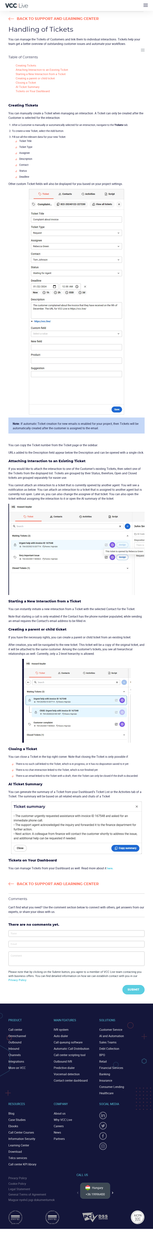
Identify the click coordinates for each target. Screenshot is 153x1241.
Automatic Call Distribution (71, 1049)
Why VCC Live (63, 1120)
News (57, 1132)
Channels (14, 1055)
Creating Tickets (26, 65)
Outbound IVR (63, 1061)
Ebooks (13, 1126)
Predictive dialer (64, 1068)
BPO (102, 1055)
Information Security (21, 1139)
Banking (104, 1074)
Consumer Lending (111, 1087)
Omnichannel (17, 1036)
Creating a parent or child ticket (35, 78)
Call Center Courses (21, 1132)
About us (59, 1113)
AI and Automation (111, 1036)
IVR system (61, 1030)
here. (110, 868)
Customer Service (110, 1030)
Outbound (14, 1042)
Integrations (16, 1061)
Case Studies (17, 1120)
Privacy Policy (17, 980)
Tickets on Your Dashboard (33, 91)
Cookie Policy (17, 1184)
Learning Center (18, 1145)
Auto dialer (61, 1036)
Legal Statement (19, 1189)
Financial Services (111, 1068)
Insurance (105, 1080)
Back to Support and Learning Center (58, 19)
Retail (103, 1061)
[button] (113, 1192)
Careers (59, 1126)
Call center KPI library (22, 1164)
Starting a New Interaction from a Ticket (41, 74)
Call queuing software (68, 1042)
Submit (133, 989)
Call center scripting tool (69, 1055)
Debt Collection (109, 1049)
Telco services (17, 1158)
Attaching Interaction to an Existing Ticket (42, 70)
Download (15, 1152)
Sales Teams (107, 1042)
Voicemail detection (67, 1074)
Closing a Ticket (26, 82)
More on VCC (17, 1068)
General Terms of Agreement (27, 1194)
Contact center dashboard (71, 1080)
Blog (11, 1113)
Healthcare (106, 1093)
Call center (15, 1030)
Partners (59, 1139)
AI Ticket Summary (27, 87)
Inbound (13, 1049)
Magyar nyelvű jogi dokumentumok (31, 1200)
